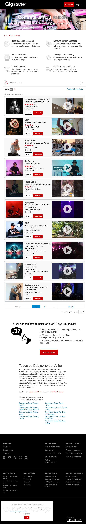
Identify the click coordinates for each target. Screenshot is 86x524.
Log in (78, 4)
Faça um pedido (49, 352)
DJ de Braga (27, 485)
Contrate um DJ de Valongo (28, 407)
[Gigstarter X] (15, 458)
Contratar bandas (9, 473)
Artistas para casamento (52, 482)
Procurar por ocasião (73, 456)
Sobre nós (6, 446)
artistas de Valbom (57, 392)
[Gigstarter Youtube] (9, 458)
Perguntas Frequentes (53, 453)
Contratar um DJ (29, 473)
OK (27, 517)
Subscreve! (49, 450)
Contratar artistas (51, 473)
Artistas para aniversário (52, 479)
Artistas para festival (51, 476)
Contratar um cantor (72, 476)
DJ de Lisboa (28, 476)
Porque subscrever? (52, 446)
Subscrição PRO (51, 456)
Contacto (6, 453)
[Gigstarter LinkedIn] (26, 458)
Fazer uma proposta (73, 450)
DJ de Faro (27, 482)
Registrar (69, 4)
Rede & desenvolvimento (51, 461)
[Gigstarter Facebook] (4, 458)
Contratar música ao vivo (74, 473)
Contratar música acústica (73, 479)
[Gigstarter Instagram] (20, 458)
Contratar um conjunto (72, 482)
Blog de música (8, 450)
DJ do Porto (27, 479)
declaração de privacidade (18, 512)
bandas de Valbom (35, 392)
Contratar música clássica (73, 485)
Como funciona (71, 446)
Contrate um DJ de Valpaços (29, 410)
